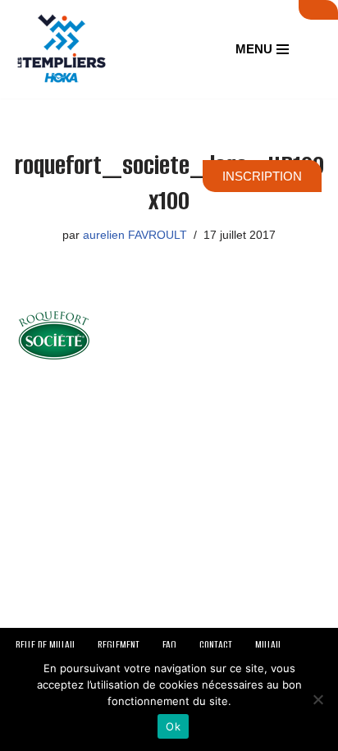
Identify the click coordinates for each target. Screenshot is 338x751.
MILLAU (268, 645)
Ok (173, 726)
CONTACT (215, 645)
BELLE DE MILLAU (45, 645)
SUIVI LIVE (318, 10)
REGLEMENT (118, 645)
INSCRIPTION (262, 176)
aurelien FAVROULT (135, 235)
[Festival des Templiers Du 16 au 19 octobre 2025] (61, 49)
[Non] (317, 699)
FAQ (169, 645)
